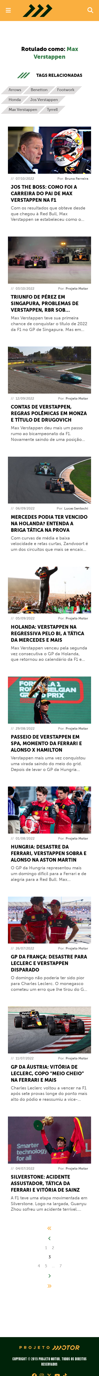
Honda (15, 100)
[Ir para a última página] (49, 1286)
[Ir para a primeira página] (49, 1228)
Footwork (65, 90)
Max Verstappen (23, 110)
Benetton (39, 90)
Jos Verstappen (44, 100)
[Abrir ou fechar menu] (8, 10)
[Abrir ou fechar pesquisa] (90, 10)
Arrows (15, 90)
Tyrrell (52, 110)
